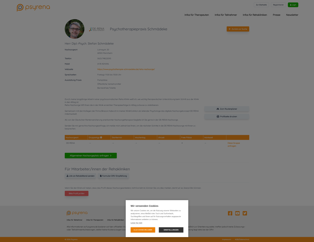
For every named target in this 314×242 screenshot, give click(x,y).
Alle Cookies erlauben (143, 230)
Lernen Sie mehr (136, 223)
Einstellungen (171, 230)
